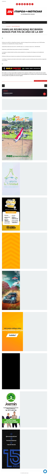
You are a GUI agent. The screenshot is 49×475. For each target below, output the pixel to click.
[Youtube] (22, 4)
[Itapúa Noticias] (24, 17)
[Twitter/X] (20, 4)
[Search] (32, 4)
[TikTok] (27, 4)
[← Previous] (3, 85)
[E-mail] (30, 4)
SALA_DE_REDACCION (16, 26)
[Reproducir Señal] (44, 94)
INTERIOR (41, 80)
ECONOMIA (37, 80)
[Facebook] (17, 4)
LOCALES (44, 80)
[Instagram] (25, 4)
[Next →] (45, 85)
